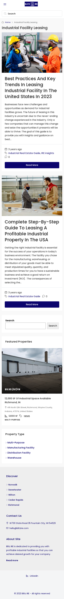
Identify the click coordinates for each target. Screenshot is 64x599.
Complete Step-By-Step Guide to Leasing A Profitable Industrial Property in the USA (32, 231)
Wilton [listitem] (11, 494)
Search (9, 320)
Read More (32, 165)
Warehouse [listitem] (14, 457)
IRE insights (47, 153)
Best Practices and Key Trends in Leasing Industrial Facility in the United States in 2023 (31, 87)
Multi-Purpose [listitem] (15, 442)
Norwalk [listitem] (12, 484)
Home (7, 22)
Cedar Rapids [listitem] (15, 499)
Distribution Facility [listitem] (19, 452)
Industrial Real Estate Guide (24, 153)
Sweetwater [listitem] (14, 489)
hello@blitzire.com (19, 528)
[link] (32, 371)
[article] (32, 386)
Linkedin (33, 575)
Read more (12, 560)
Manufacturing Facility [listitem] (20, 447)
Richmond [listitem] (13, 504)
